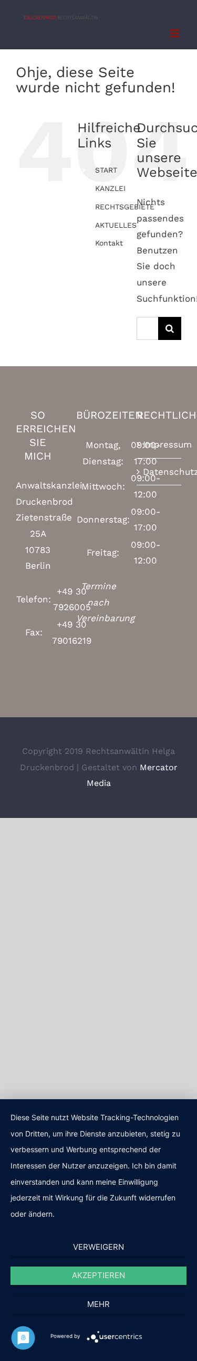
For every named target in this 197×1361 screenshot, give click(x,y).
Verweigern (98, 1247)
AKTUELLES (116, 225)
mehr (98, 1304)
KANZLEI (110, 188)
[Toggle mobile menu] (175, 33)
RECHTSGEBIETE (124, 207)
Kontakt (109, 243)
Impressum (159, 444)
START (106, 170)
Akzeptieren (98, 1275)
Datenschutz (159, 471)
